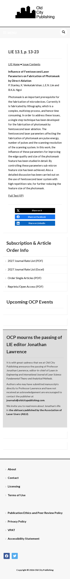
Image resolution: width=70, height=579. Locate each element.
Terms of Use (16, 495)
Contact (13, 477)
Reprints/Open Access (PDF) (25, 286)
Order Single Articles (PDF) (24, 278)
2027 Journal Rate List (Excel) (26, 269)
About (12, 469)
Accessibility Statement (23, 538)
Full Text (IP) (16, 195)
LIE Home (14, 64)
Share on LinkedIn (37, 223)
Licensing (14, 486)
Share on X (37, 210)
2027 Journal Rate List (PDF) (25, 260)
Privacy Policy (17, 521)
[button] (10, 32)
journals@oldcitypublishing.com (25, 400)
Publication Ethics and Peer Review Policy (35, 512)
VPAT (11, 530)
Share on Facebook (37, 217)
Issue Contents (31, 64)
